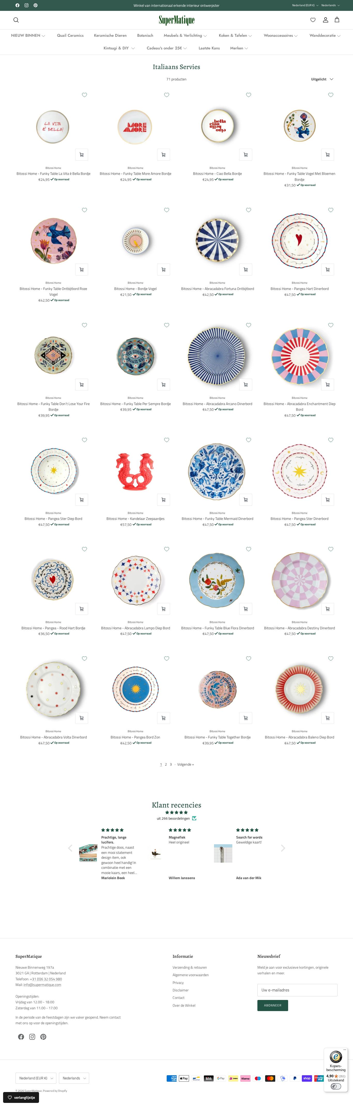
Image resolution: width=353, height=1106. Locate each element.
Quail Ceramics (70, 35)
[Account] (324, 20)
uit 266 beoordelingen (173, 818)
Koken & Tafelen (233, 35)
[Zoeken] (16, 20)
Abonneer (272, 1005)
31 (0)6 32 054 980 (47, 979)
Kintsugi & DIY (117, 48)
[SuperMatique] (177, 20)
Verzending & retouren (190, 967)
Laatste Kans (209, 48)
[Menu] (345, 1051)
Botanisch (145, 35)
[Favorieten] (312, 20)
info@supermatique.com (42, 984)
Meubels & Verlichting (183, 35)
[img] (176, 812)
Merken (236, 48)
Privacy (178, 982)
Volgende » (185, 764)
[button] (71, 848)
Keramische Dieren (110, 35)
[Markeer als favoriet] (84, 95)
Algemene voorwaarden (191, 974)
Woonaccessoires (278, 35)
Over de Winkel (184, 1005)
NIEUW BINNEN (25, 35)
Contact (179, 997)
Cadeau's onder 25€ (164, 48)
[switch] (336, 1086)
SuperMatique (33, 1091)
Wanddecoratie (323, 35)
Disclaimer (181, 990)
